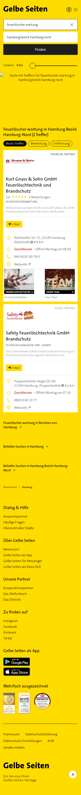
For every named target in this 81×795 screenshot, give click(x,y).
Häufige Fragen (14, 522)
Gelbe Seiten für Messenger (22, 561)
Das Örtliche (12, 600)
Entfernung (61, 143)
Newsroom (11, 549)
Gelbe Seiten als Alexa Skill (22, 567)
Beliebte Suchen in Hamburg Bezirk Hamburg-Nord (35, 468)
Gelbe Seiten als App (17, 555)
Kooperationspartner (18, 588)
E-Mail (16, 224)
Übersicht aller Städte (18, 528)
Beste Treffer (15, 143)
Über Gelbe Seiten (19, 540)
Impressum (11, 734)
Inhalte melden (14, 747)
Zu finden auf (15, 612)
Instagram (10, 621)
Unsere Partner (16, 579)
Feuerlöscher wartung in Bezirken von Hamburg (30, 425)
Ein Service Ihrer (20, 778)
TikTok (7, 638)
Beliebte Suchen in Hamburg (23, 446)
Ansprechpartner (15, 516)
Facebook (10, 627)
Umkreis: (13, 65)
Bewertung (39, 143)
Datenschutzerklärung (41, 734)
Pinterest (9, 632)
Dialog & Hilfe (15, 507)
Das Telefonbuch (15, 594)
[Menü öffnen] (76, 10)
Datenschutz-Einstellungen (22, 741)
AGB (51, 741)
